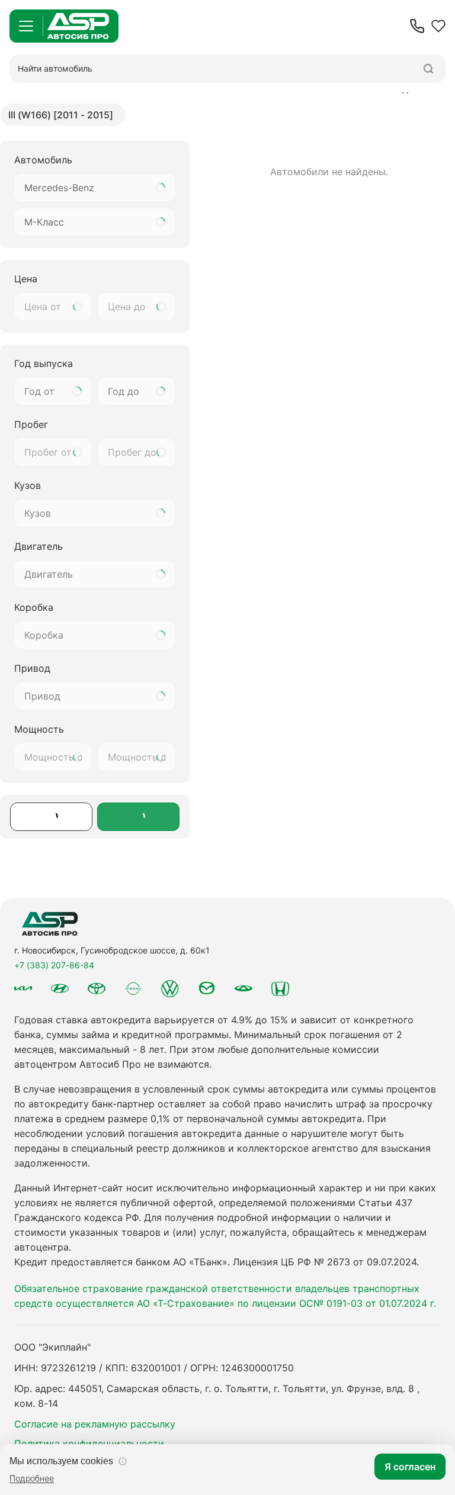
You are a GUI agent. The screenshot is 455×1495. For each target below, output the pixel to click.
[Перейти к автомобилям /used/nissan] (133, 988)
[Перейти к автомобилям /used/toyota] (96, 988)
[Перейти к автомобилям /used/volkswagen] (170, 988)
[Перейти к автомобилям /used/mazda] (207, 988)
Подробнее (31, 1478)
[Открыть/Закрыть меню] (26, 26)
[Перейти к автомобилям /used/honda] (280, 988)
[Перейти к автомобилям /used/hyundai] (60, 988)
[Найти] (428, 69)
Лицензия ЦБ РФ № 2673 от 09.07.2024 (324, 1262)
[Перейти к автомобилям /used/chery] (243, 988)
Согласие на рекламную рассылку (94, 1424)
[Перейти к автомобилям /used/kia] (23, 988)
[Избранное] (438, 26)
